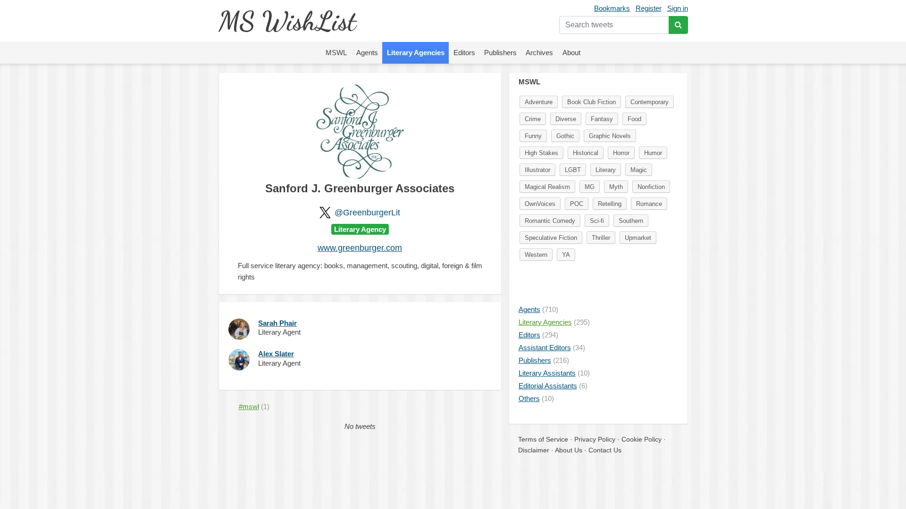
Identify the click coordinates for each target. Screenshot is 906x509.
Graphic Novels (610, 136)
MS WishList (287, 21)
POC (576, 203)
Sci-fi (597, 220)
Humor (653, 152)
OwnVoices (540, 203)
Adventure (539, 102)
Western (536, 254)
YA (566, 254)
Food (634, 119)
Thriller (601, 237)
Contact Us (604, 450)
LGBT (573, 169)
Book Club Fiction (591, 102)
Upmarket (638, 237)
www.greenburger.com (360, 248)
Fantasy (602, 119)
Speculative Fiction (551, 237)
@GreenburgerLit (367, 212)
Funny (533, 136)
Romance (649, 203)
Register (649, 8)
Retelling (609, 203)
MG (590, 186)
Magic (638, 169)
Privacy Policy (594, 439)
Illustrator (537, 169)
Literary (606, 169)
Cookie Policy (641, 439)
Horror (621, 152)
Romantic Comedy (550, 220)
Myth (616, 186)
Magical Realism (547, 186)
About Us (568, 450)
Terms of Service (543, 439)
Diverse (565, 119)
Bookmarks (612, 8)
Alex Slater (276, 354)
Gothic (565, 136)
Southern (631, 220)
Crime (533, 119)
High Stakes (541, 152)
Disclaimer (533, 450)
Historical (585, 152)
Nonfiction (651, 186)
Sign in (677, 8)
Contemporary (649, 102)
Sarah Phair (277, 323)
